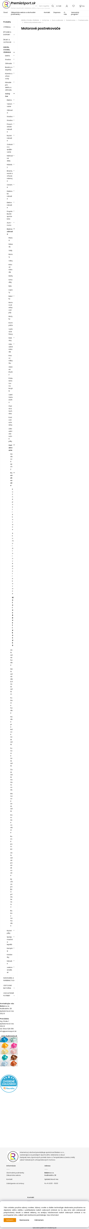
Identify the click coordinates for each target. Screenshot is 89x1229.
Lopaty (10, 291)
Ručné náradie (9, 138)
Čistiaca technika (10, 410)
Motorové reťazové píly (11, 307)
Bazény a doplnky (8, 68)
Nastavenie (24, 1220)
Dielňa (7, 56)
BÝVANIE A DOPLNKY (7, 33)
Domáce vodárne (11, 824)
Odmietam (39, 1220)
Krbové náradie (10, 268)
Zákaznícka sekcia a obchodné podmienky (23, 13)
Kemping (10, 949)
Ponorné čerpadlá (11, 757)
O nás (65, 13)
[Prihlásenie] (67, 6)
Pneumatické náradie (9, 128)
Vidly (10, 250)
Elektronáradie (9, 205)
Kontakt (47, 12)
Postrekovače (11, 479)
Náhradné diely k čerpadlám (11, 681)
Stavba (8, 59)
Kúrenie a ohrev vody (8, 76)
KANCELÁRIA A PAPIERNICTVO (8, 979)
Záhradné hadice (11, 657)
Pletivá (11, 239)
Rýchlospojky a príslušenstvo (11, 893)
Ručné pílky (9, 932)
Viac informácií (53, 1215)
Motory (11, 255)
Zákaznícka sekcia (13, 1175)
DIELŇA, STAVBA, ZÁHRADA (7, 49)
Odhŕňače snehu (11, 398)
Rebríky (10, 297)
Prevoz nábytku (11, 359)
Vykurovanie (9, 105)
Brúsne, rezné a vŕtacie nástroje (10, 176)
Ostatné (9, 186)
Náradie (9, 962)
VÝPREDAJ (7, 27)
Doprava (57, 12)
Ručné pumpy (11, 842)
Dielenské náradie (9, 195)
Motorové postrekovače (12, 621)
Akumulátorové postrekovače (13, 563)
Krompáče (11, 324)
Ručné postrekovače (12, 509)
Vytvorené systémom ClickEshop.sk (44, 1228)
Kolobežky (9, 956)
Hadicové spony (11, 461)
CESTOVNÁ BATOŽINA (7, 986)
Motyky (10, 317)
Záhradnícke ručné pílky (10, 435)
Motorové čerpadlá (11, 802)
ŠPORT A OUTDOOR (7, 41)
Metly (11, 276)
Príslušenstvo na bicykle (11, 384)
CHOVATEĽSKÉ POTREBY (8, 994)
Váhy (11, 261)
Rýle (10, 286)
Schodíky (10, 281)
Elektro (9, 100)
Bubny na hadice (11, 918)
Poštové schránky (10, 421)
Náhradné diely (10, 158)
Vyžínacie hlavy (11, 331)
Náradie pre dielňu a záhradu (8, 86)
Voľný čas (7, 95)
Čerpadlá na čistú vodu (11, 780)
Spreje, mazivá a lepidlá (10, 941)
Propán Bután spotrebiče (9, 215)
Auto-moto (9, 224)
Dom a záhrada (10, 231)
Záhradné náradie (11, 348)
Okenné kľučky (11, 371)
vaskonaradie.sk (9, 969)
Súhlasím (9, 1220)
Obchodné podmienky (15, 1173)
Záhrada (8, 63)
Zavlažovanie (10, 447)
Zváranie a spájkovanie (10, 148)
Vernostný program (75, 13)
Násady (11, 245)
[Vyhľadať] (35, 6)
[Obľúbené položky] (73, 6)
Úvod (5, 12)
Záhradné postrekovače (11, 864)
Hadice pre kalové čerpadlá (11, 731)
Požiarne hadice (11, 705)
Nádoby (9, 166)
